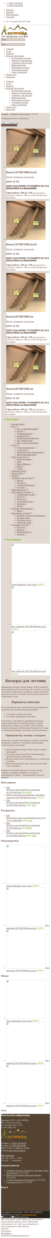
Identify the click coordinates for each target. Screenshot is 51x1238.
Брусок (20, 431)
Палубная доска (24, 520)
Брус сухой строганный (27, 443)
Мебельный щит (19, 65)
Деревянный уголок (26, 494)
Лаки (19, 462)
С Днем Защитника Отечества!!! (20, 1180)
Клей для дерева (24, 459)
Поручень (21, 483)
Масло (19, 466)
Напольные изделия (20, 68)
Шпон (19, 511)
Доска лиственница (25, 448)
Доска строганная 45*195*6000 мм (23, 790)
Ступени (21, 487)
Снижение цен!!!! (14, 1182)
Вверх (4, 1110)
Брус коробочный (24, 440)
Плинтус (21, 497)
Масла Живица (23, 464)
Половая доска (23, 518)
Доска (14, 445)
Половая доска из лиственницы (31, 515)
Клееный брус (23, 436)
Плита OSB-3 (18, 473)
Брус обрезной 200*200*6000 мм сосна (29, 626)
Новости (10, 53)
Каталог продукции (15, 56)
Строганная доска (25, 501)
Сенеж (20, 469)
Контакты (10, 77)
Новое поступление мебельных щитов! (23, 1175)
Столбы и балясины (26, 485)
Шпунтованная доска (26, 455)
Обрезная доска (18, 471)
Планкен (21, 534)
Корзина (10, 12)
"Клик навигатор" (29, 1215)
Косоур (9, 177)
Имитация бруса (24, 532)
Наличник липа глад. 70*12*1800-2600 (26, 818)
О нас (8, 51)
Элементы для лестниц (22, 63)
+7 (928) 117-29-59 (20, 1148)
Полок (19, 506)
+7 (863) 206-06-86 (14, 5)
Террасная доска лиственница (30, 452)
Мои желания (12, 15)
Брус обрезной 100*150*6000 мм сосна (29, 671)
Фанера (15, 476)
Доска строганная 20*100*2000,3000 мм (23, 802)
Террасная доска (24, 522)
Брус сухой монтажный (27, 429)
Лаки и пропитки (19, 72)
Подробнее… (7, 1233)
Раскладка (21, 499)
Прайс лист (11, 75)
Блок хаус (21, 527)
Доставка (10, 17)
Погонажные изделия (21, 58)
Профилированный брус (28, 438)
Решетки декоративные (22, 60)
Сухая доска (22, 450)
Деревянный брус (25, 433)
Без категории (18, 424)
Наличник (21, 504)
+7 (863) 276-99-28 (14, 3)
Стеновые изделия (20, 70)
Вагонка (20, 529)
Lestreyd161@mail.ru (16, 1151)
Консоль (10, 10)
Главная (9, 49)
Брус (14, 426)
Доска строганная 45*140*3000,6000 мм (23, 833)
